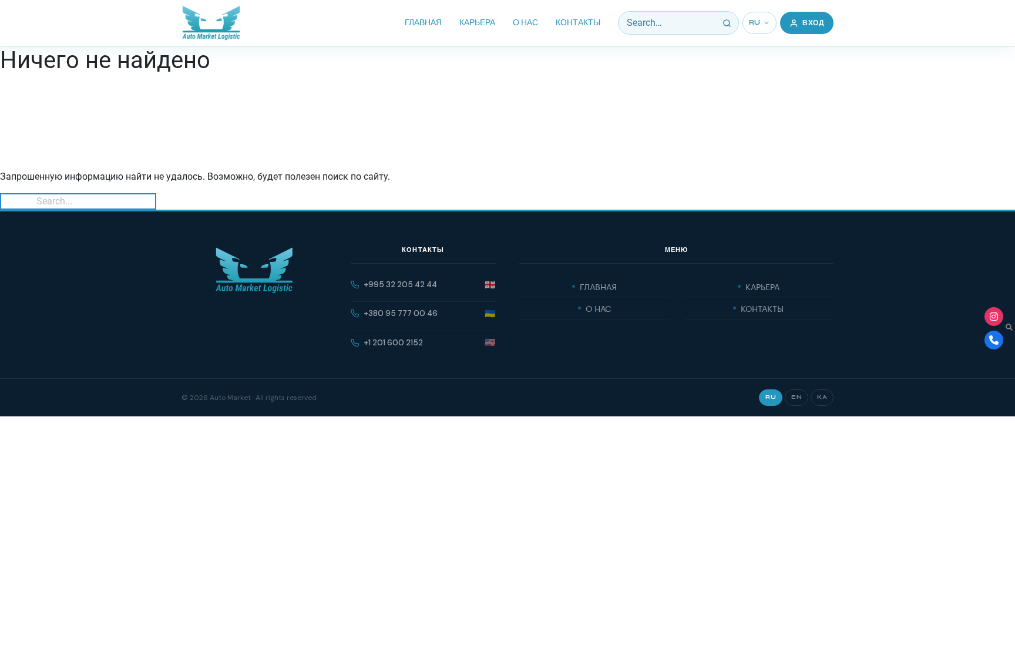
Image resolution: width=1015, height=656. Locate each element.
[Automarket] (993, 316)
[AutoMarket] (211, 23)
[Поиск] (727, 23)
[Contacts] (993, 340)
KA (822, 397)
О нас (525, 23)
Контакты (578, 23)
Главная (423, 23)
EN (796, 397)
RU (755, 22)
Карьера (477, 23)
